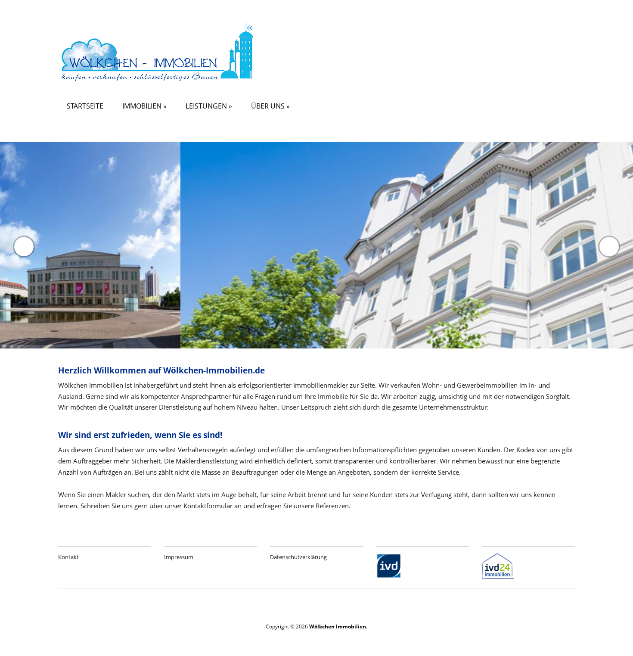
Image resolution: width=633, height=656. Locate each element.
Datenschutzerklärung (298, 557)
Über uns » (270, 106)
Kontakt (68, 557)
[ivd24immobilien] (498, 577)
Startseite (85, 106)
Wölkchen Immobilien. (338, 626)
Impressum (178, 557)
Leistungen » (209, 106)
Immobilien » (144, 106)
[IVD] (389, 576)
